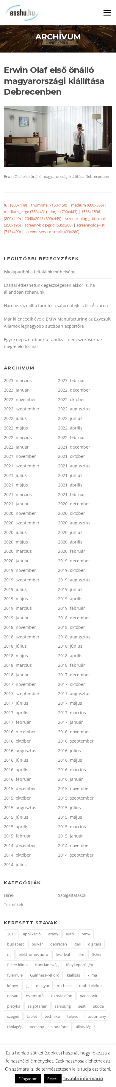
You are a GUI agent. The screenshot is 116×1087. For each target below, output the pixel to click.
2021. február (71, 494)
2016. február (17, 779)
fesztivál (63, 954)
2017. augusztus (74, 693)
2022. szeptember (22, 409)
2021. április (70, 485)
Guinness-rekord (44, 975)
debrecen (58, 944)
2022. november (20, 399)
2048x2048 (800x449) (43, 218)
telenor (73, 1016)
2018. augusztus (74, 637)
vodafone (59, 1026)
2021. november (20, 456)
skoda (98, 1006)
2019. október (71, 570)
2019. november (20, 570)
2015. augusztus (20, 807)
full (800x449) (15, 205)
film (80, 954)
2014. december (20, 845)
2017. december (74, 675)
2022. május (16, 428)
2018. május (16, 655)
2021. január (16, 503)
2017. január (70, 722)
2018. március (18, 665)
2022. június (70, 418)
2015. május (70, 817)
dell (77, 944)
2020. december (74, 503)
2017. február (17, 722)
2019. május (16, 598)
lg (27, 985)
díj (9, 954)
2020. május (16, 542)
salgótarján (37, 1006)
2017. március (72, 712)
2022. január (16, 447)
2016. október (17, 741)
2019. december (74, 560)
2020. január (16, 560)
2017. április (16, 712)
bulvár (37, 944)
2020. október (71, 513)
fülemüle (15, 975)
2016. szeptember (76, 741)
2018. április (70, 655)
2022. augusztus (74, 409)
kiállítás (73, 975)
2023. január (16, 390)
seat (82, 1006)
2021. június (70, 475)
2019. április (70, 598)
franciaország (47, 964)
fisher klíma (17, 964)
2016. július (69, 750)
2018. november (20, 627)
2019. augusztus (74, 580)
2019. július (15, 589)
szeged (13, 1016)
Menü (107, 12)
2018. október (71, 627)
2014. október (17, 855)
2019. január (16, 618)
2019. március (18, 608)
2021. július (15, 475)
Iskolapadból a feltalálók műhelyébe (40, 272)
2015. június (16, 817)
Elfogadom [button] (27, 1078)
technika (52, 1016)
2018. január (16, 675)
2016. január (70, 779)
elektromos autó (33, 954)
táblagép (15, 1026)
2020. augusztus (74, 523)
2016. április (16, 769)
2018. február (71, 665)
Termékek (13, 904)
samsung (63, 1006)
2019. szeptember (22, 580)
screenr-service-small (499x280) (52, 231)
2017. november (20, 684)
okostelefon (61, 995)
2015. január (70, 836)
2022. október (71, 399)
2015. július (69, 807)
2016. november (74, 732)
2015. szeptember (76, 798)
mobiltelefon (90, 985)
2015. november (74, 788)
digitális (94, 944)
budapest (15, 944)
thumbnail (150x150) (49, 205)
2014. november (74, 845)
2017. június (16, 703)
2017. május (70, 703)
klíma (92, 975)
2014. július (15, 864)
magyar (42, 985)
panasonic (89, 995)
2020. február (71, 551)
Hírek (9, 895)
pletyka (13, 1006)
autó (70, 934)
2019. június (70, 589)
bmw (85, 934)
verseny (37, 1026)
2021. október (71, 456)
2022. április (70, 428)
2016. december (20, 732)
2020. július (15, 532)
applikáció (32, 934)
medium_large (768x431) (25, 211)
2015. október (17, 798)
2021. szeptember (22, 466)
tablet (32, 1016)
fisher (97, 954)
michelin (64, 985)
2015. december (20, 788)
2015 (11, 934)
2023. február (71, 380)
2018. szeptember (22, 637)
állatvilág (83, 1026)
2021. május (16, 485)
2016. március (72, 769)
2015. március (72, 826)
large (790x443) (64, 211)
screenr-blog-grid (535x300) (49, 225)
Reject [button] (52, 1078)
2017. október (71, 684)
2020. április (70, 542)
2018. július (15, 646)
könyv (12, 985)
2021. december (74, 447)
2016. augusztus (20, 750)
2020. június (70, 532)
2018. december (74, 618)
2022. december (74, 390)
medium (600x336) (87, 205)
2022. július (15, 418)
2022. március (18, 437)
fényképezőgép (79, 964)
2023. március (18, 380)
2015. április (16, 826)
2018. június (70, 646)
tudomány (96, 1016)
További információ (83, 1078)
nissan (12, 995)
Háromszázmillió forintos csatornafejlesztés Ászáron (56, 305)
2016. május (70, 760)
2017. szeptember (22, 693)
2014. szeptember (76, 855)
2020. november (20, 513)
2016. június (16, 760)
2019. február (71, 608)
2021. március (18, 494)
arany (53, 934)
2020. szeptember (22, 523)
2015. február (17, 836)
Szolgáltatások (72, 895)
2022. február (71, 437)
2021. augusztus (74, 466)
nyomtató (35, 995)
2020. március (18, 551)
